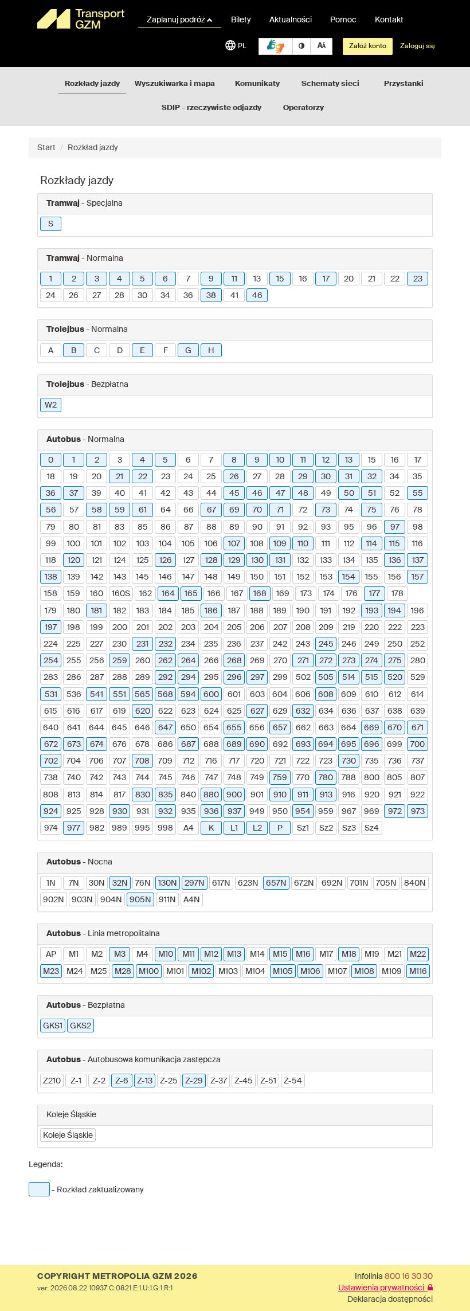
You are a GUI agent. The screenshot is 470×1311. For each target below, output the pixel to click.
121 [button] (97, 561)
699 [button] (394, 745)
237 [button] (257, 644)
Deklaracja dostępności (390, 1300)
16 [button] (303, 279)
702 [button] (51, 761)
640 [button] (50, 728)
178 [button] (397, 594)
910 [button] (280, 795)
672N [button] (304, 883)
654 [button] (211, 728)
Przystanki (404, 84)
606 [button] (303, 695)
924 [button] (51, 812)
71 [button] (280, 510)
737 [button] (418, 761)
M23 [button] (51, 972)
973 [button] (418, 812)
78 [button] (417, 510)
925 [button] (73, 812)
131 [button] (280, 561)
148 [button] (211, 577)
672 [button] (51, 745)
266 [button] (211, 661)
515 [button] (371, 678)
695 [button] (349, 745)
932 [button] (165, 812)
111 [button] (326, 544)
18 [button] (51, 477)
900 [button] (234, 795)
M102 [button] (201, 972)
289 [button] (142, 678)
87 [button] (188, 527)
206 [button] (257, 628)
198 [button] (73, 628)
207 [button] (280, 628)
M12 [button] (211, 954)
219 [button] (349, 628)
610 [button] (371, 695)
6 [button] (165, 279)
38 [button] (211, 296)
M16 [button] (303, 954)
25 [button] (211, 477)
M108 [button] (364, 972)
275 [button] (395, 661)
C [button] (97, 351)
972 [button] (395, 812)
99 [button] (51, 544)
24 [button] (51, 296)
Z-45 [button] (243, 1081)
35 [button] (417, 477)
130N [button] (167, 883)
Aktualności (290, 20)
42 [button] (165, 494)
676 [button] (119, 745)
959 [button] (326, 812)
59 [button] (120, 510)
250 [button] (394, 644)
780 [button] (326, 778)
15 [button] (280, 279)
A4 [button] (188, 828)
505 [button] (326, 678)
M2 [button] (97, 954)
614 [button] (417, 695)
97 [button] (394, 527)
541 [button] (96, 695)
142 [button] (97, 577)
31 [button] (348, 477)
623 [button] (188, 711)
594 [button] (188, 695)
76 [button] (394, 510)
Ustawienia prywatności (383, 1288)
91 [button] (280, 527)
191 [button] (325, 611)
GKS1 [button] (52, 1026)
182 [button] (119, 611)
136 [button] (395, 561)
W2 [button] (51, 405)
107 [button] (234, 544)
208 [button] (303, 628)
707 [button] (119, 761)
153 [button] (326, 577)
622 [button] (165, 711)
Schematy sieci (330, 84)
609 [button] (349, 695)
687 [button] (188, 745)
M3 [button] (120, 954)
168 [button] (260, 594)
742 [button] (96, 778)
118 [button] (50, 561)
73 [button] (326, 510)
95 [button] (349, 527)
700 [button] (417, 745)
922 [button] (417, 795)
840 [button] (188, 795)
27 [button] (96, 296)
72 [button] (303, 510)
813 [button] (74, 795)
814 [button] (96, 795)
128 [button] (211, 561)
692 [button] (280, 745)
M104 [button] (255, 972)
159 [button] (73, 594)
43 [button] (188, 494)
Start (46, 148)
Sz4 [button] (372, 828)
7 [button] (188, 279)
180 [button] (73, 611)
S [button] (50, 224)
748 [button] (234, 778)
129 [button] (234, 561)
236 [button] (234, 644)
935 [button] (188, 812)
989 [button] (119, 828)
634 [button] (326, 711)
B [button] (73, 351)
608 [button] (326, 695)
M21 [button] (394, 954)
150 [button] (257, 577)
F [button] (165, 351)
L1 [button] (234, 828)
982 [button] (96, 828)
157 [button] (418, 577)
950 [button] (280, 812)
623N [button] (248, 883)
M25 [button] (99, 972)
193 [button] (372, 611)
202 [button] (165, 628)
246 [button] (349, 644)
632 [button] (303, 711)
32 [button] (372, 477)
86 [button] (165, 527)
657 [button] (280, 728)
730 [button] (349, 761)
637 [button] (372, 711)
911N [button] (167, 900)
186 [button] (211, 611)
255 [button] (73, 661)
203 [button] (188, 628)
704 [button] (73, 761)
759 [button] (280, 778)
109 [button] (280, 544)
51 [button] (372, 494)
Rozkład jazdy (93, 148)
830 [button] (142, 795)
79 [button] (51, 527)
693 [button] (303, 745)
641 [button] (73, 728)
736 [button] (395, 761)
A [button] (50, 351)
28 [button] (119, 296)
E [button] (142, 351)
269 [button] (257, 661)
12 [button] (326, 460)
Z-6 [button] (121, 1081)
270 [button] (280, 661)
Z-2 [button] (99, 1081)
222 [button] (395, 628)
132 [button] (303, 561)
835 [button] (165, 795)
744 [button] (143, 778)
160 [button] (96, 594)
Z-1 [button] (75, 1081)
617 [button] (97, 711)
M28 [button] (123, 972)
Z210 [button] (52, 1081)
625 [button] (234, 711)
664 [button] (349, 728)
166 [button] (214, 594)
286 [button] (73, 678)
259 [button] (119, 661)
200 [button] (119, 628)
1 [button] (50, 279)
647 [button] (165, 728)
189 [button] (280, 611)
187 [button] (234, 611)
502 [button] (303, 678)
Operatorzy (303, 108)
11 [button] (234, 279)
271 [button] (303, 661)
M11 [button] (188, 954)
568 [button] (165, 695)
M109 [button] (392, 972)
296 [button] (234, 678)
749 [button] (257, 778)
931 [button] (142, 812)
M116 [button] (418, 972)
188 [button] (257, 611)
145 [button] (142, 577)
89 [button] (234, 527)
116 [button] (417, 544)
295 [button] (211, 678)
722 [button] (303, 761)
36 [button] (188, 296)
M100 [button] (149, 972)
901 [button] (257, 795)
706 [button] (96, 761)
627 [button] (257, 711)
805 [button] (394, 778)
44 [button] (211, 494)
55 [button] (418, 494)
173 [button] (306, 594)
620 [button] (142, 711)
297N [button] (195, 883)
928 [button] (96, 812)
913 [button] (326, 795)
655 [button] (234, 728)
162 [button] (145, 594)
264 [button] (188, 661)
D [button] (120, 351)
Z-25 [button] (169, 1081)
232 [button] (166, 644)
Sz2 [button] (326, 828)
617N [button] (221, 883)
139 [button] (74, 577)
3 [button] (97, 279)
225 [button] (73, 644)
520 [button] (394, 678)
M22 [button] (418, 954)
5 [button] (142, 279)
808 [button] (50, 795)
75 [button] (372, 510)
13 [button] (257, 279)
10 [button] (280, 460)
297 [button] (257, 678)
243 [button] (303, 644)
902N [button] (53, 900)
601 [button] (234, 695)
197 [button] (51, 628)
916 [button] (348, 795)
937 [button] (234, 812)
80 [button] (74, 527)
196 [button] (417, 611)
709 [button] (165, 761)
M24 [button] (74, 972)
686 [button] (165, 745)
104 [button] (165, 544)
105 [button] (188, 544)
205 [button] (234, 628)
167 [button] (237, 594)
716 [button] (211, 761)
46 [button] (257, 296)
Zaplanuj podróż (177, 20)
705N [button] (386, 883)
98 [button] (418, 527)
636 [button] (349, 711)
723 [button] (325, 761)
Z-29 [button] (194, 1081)
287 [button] (97, 678)
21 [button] (371, 279)
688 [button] (211, 745)
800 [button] (371, 778)
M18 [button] (349, 954)
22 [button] (394, 279)
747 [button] (211, 778)
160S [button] (121, 594)
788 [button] (349, 778)
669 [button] (371, 728)
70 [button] (257, 510)
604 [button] (280, 695)
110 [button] (302, 544)
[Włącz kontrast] (301, 46)
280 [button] (417, 661)
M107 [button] (337, 972)
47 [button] (280, 494)
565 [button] (142, 695)
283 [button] (51, 678)
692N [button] (332, 883)
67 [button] (211, 510)
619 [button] (119, 711)
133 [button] (326, 561)
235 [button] (211, 644)
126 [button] (165, 561)
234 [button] (188, 644)
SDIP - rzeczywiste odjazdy (211, 108)
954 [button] (303, 812)
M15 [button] (280, 954)
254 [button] (51, 661)
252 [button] (417, 644)
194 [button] (394, 611)
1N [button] (51, 883)
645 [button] (119, 728)
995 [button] (142, 828)
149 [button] (234, 577)
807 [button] (417, 778)
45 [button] (234, 494)
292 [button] (165, 678)
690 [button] (257, 745)
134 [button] (349, 561)
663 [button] (326, 728)
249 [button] (372, 644)
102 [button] (119, 544)
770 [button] (303, 778)
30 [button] (142, 296)
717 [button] (234, 761)
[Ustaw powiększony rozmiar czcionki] (321, 46)
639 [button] (417, 711)
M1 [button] (74, 954)
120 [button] (74, 561)
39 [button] (96, 494)
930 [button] (119, 812)
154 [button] (348, 577)
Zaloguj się (417, 46)
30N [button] (97, 883)
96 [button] (372, 527)
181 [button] (96, 611)
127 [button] (188, 561)
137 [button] (418, 561)
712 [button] (188, 761)
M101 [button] (175, 972)
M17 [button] (326, 954)
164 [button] (168, 594)
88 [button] (211, 527)
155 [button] (371, 577)
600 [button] (211, 695)
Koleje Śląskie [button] (68, 1136)
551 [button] (119, 695)
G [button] (188, 351)
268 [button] (234, 661)
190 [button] (303, 611)
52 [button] (394, 494)
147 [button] (188, 577)
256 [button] (96, 661)
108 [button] (257, 544)
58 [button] (97, 510)
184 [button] (165, 611)
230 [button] (119, 644)
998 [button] (165, 828)
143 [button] (119, 577)
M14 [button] (257, 954)
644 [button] (96, 728)
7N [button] (74, 883)
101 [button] (96, 544)
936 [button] (211, 812)
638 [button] (394, 711)
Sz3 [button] (349, 828)
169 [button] (282, 594)
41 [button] (234, 296)
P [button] (280, 828)
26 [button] (74, 296)
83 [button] (119, 527)
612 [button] (395, 695)
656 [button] (257, 728)
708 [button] (142, 761)
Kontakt (389, 20)
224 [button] (51, 644)
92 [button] (303, 527)
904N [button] (111, 900)
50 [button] (349, 494)
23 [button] (417, 279)
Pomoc (343, 20)
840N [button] (415, 883)
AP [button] (51, 954)
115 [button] (394, 544)
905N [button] (140, 900)
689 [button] (234, 745)
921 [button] (395, 795)
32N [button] (120, 883)
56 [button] (51, 510)
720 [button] (257, 761)
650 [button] (188, 728)
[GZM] (80, 19)
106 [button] (211, 544)
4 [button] (119, 279)
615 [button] (50, 711)
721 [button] (280, 761)
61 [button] (143, 510)
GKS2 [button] (80, 1026)
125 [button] (142, 561)
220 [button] (372, 628)
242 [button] (280, 644)
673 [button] (74, 745)
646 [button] (142, 728)
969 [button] (371, 812)
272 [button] (325, 661)
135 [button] (372, 561)
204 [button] (211, 628)
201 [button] (142, 628)
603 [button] (257, 695)
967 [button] (349, 812)
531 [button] (51, 695)
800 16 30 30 (409, 1277)
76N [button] (143, 883)
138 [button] (51, 577)
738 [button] (51, 778)
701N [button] (359, 883)
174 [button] (329, 594)
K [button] (211, 828)
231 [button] (142, 644)
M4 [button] (142, 954)
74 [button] (348, 510)
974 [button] (51, 828)
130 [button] (257, 561)
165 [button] (191, 594)
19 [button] (74, 477)
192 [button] (349, 611)
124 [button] (119, 561)
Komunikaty (257, 84)
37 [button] (73, 494)
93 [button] (326, 527)
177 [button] (374, 594)
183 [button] (142, 611)
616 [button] (73, 711)
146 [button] (165, 577)
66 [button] (188, 510)
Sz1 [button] (303, 828)
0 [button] (50, 460)
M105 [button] (283, 972)
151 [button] (280, 577)
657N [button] (276, 883)
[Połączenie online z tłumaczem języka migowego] (275, 46)
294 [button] (188, 678)
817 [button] (119, 795)
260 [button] (142, 661)
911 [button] (302, 795)
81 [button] (97, 527)
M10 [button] (165, 954)
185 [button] (188, 611)
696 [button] (371, 745)
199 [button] (96, 628)
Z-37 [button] (218, 1081)
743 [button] (119, 778)
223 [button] (418, 628)
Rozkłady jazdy (92, 84)
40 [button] (120, 494)
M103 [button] (228, 972)
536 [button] (73, 695)
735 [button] (372, 761)
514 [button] (348, 678)
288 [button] (119, 678)
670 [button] (394, 728)
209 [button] (326, 628)
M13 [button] (234, 954)
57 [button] (74, 510)
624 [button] (211, 711)
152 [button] (303, 577)
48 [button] (303, 494)
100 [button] (73, 544)
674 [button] (97, 745)
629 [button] (280, 711)
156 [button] (394, 577)
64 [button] (165, 510)
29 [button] (303, 477)
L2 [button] (257, 828)
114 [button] (371, 544)
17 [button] (326, 279)
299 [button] (280, 678)
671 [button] (418, 728)
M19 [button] (372, 954)
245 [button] (326, 644)
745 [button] (166, 778)
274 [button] (371, 661)
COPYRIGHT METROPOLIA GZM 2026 (117, 1277)
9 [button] (211, 279)
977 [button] (73, 828)
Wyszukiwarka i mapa (175, 84)
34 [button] (165, 296)
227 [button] (96, 644)
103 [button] (142, 544)
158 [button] (50, 594)
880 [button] (211, 795)
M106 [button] (310, 972)
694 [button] (326, 745)
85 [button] (143, 527)
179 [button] (51, 611)
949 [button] (257, 812)
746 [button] (188, 778)
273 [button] (348, 661)
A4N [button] (191, 900)
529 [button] (417, 678)
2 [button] (74, 279)
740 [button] (74, 778)
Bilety (241, 20)
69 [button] (234, 510)
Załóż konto (367, 46)
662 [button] (303, 728)
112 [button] (349, 544)
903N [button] (82, 900)
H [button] (211, 351)
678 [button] (142, 745)
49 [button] (326, 494)
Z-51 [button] (268, 1081)
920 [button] (372, 795)
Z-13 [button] (144, 1081)
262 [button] (165, 661)
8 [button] (234, 460)
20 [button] (349, 279)
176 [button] (352, 594)
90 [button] (257, 527)
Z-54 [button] (293, 1081)
